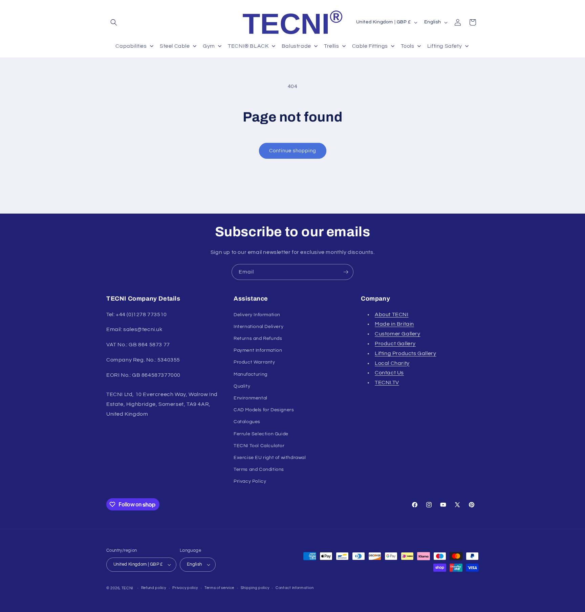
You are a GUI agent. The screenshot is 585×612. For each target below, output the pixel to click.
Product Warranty (254, 362)
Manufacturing (250, 374)
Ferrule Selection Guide (261, 433)
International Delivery (258, 326)
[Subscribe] (345, 272)
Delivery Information (257, 314)
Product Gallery (395, 343)
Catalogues (247, 421)
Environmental (250, 398)
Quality (242, 386)
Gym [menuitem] (209, 46)
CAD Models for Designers (264, 410)
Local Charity (392, 363)
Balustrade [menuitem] (296, 46)
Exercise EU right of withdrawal (270, 457)
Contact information (294, 588)
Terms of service (219, 588)
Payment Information (258, 350)
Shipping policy (255, 588)
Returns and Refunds (258, 338)
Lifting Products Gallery (405, 353)
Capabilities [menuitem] (131, 46)
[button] (113, 22)
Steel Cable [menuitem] (175, 46)
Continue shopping (292, 150)
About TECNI (392, 314)
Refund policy (153, 588)
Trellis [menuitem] (331, 46)
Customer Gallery (397, 333)
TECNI (128, 588)
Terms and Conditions (259, 469)
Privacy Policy (250, 481)
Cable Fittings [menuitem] (370, 46)
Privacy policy (185, 588)
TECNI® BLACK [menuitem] (248, 46)
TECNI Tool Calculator (259, 445)
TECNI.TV (387, 382)
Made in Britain (394, 324)
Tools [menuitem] (407, 46)
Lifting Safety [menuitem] (444, 46)
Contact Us (389, 372)
